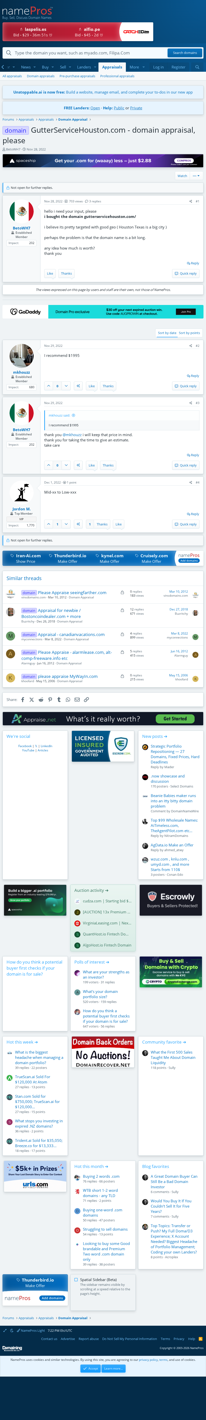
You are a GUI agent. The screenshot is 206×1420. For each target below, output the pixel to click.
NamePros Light (32, 1330)
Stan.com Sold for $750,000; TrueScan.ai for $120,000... (37, 1101)
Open (95, 107)
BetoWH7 (13, 149)
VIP (21, 519)
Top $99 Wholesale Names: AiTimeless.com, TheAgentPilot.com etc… (174, 825)
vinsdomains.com (33, 597)
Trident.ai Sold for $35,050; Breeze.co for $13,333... (39, 1143)
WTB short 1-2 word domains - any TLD (100, 1193)
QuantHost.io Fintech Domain (107, 933)
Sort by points (189, 333)
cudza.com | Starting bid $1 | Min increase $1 (107, 900)
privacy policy (148, 1360)
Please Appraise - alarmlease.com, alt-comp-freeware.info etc (66, 655)
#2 (197, 346)
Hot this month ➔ (91, 1166)
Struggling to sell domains (105, 1229)
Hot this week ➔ (22, 1042)
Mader (169, 767)
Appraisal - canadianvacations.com (71, 634)
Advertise (68, 1338)
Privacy (179, 1338)
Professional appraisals (117, 76)
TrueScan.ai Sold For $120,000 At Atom (32, 1079)
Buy (45, 66)
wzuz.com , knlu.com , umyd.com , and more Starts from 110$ (170, 864)
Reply (195, 263)
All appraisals (12, 76)
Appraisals (112, 66)
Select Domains (181, 786)
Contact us (49, 1338)
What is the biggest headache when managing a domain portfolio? (39, 1057)
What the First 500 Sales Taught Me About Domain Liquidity (173, 1057)
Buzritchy (27, 621)
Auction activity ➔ (91, 890)
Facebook (25, 746)
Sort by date (167, 333)
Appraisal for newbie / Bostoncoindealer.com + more (51, 613)
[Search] (197, 67)
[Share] (191, 201)
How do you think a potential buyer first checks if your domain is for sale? (34, 968)
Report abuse (89, 1338)
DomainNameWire (185, 811)
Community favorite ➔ (164, 1042)
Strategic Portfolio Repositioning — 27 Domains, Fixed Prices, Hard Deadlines (175, 754)
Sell (63, 66)
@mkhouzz (72, 434)
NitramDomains (176, 835)
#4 (197, 482)
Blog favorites (155, 1166)
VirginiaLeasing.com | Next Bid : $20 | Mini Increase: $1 (107, 922)
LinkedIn (46, 746)
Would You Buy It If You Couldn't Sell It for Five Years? (171, 1206)
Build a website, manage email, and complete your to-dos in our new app (103, 92)
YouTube (28, 750)
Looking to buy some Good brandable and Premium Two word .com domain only (106, 1251)
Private (136, 107)
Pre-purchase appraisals (77, 76)
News (26, 66)
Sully (172, 1067)
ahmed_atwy (174, 850)
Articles (43, 750)
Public (119, 107)
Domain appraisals (41, 76)
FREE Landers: (76, 107)
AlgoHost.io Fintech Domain (107, 945)
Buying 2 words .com (101, 1176)
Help (191, 1338)
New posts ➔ (154, 736)
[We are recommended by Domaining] (12, 1350)
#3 (197, 403)
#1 (197, 201)
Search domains (185, 53)
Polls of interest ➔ (91, 962)
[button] (13, 67)
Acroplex (171, 1257)
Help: (108, 107)
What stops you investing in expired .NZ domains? (39, 1123)
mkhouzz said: (59, 415)
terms (163, 1360)
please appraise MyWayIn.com (68, 676)
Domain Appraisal (81, 597)
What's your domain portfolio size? (100, 994)
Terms (165, 1338)
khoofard (27, 681)
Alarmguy (28, 663)
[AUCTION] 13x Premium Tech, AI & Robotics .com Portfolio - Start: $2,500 (107, 911)
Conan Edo (175, 874)
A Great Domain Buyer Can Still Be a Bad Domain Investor (174, 1181)
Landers (84, 66)
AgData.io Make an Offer (172, 844)
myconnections (31, 639)
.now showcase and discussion (168, 778)
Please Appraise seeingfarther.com (72, 592)
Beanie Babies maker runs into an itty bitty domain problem (173, 801)
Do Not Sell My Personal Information (129, 1338)
